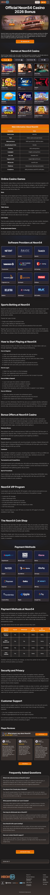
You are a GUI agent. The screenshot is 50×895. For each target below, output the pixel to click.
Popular (5, 59)
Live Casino (18, 59)
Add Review (41, 734)
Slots (42, 59)
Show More (25, 763)
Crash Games (30, 59)
